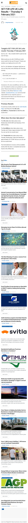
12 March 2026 (14, 506)
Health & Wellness (7, 387)
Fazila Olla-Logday (6, 168)
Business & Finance (7, 263)
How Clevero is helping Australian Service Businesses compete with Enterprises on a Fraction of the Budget (13, 411)
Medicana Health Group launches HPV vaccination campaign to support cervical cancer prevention (13, 380)
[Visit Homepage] (13, 2)
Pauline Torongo (5, 260)
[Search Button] (26, 2)
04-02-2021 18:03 (19, 22)
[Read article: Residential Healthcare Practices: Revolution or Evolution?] (14, 361)
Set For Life (19, 6)
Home (2, 6)
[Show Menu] (2, 2)
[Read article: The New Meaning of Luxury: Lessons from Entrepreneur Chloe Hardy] (14, 268)
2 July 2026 (13, 260)
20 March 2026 (14, 474)
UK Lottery (13, 6)
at (2, 234)
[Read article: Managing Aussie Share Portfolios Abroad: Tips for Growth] (14, 239)
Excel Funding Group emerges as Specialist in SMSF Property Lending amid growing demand (14, 288)
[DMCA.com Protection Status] (14, 156)
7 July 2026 (13, 201)
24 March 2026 (14, 445)
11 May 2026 (13, 323)
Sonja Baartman (9, 22)
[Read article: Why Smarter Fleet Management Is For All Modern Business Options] (14, 176)
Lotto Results (7, 6)
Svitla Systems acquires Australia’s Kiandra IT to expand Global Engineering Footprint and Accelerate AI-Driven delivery (14, 319)
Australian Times (5, 201)
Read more (6, 188)
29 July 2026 (13, 168)
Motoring (4, 171)
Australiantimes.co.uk (11, 92)
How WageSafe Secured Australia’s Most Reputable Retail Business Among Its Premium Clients (13, 502)
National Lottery (18, 90)
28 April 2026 (13, 384)
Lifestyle (4, 204)
